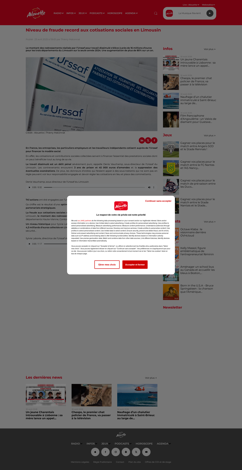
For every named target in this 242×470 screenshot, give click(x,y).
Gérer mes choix (107, 264)
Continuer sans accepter (158, 200)
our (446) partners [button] (84, 220)
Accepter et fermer (135, 264)
